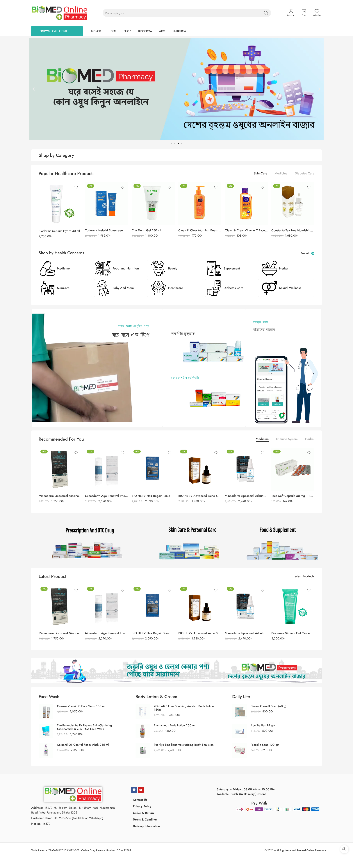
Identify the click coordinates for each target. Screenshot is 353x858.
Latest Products (304, 577)
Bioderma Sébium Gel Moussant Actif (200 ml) (292, 633)
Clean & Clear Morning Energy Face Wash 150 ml (199, 230)
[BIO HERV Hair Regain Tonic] (153, 469)
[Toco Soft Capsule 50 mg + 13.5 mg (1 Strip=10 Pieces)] (292, 469)
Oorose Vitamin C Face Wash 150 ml (81, 706)
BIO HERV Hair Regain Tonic (151, 496)
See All (306, 253)
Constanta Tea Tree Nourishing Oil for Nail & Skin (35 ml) (292, 230)
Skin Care (260, 174)
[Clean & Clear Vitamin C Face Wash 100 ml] (246, 203)
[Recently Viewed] (344, 849)
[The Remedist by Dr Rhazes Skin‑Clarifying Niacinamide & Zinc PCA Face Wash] (46, 730)
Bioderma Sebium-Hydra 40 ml (59, 231)
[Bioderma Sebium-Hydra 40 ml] (60, 204)
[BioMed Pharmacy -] (59, 13)
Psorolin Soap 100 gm (265, 744)
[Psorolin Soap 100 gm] (239, 750)
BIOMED (96, 31)
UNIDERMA (179, 31)
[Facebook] (134, 790)
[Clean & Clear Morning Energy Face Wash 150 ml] (199, 203)
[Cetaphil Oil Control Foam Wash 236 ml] (46, 750)
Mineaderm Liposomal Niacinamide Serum (60, 496)
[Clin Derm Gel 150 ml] (153, 203)
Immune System (287, 439)
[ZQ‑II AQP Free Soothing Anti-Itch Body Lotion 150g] (143, 711)
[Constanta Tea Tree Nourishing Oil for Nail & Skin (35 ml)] (292, 203)
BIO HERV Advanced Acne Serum (199, 496)
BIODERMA (145, 31)
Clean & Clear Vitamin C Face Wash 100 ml (246, 230)
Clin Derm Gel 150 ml (146, 230)
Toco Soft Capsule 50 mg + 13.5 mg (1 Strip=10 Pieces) (292, 496)
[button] (33, 89)
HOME (112, 31)
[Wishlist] (76, 187)
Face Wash (49, 696)
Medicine (280, 174)
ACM (162, 31)
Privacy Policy (142, 806)
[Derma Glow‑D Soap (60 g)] (239, 711)
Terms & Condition (145, 819)
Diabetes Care (304, 174)
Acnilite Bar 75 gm (263, 725)
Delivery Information (146, 826)
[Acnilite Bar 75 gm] (239, 730)
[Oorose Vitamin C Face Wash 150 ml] (46, 711)
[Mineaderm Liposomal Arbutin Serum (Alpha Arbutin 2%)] (246, 469)
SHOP (127, 31)
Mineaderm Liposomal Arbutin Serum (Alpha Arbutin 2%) (246, 496)
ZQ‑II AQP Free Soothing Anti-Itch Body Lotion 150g (184, 707)
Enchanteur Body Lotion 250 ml (174, 725)
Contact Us (140, 800)
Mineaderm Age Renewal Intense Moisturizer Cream (106, 496)
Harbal (309, 439)
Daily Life (241, 696)
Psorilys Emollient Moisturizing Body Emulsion (184, 744)
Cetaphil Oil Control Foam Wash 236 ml (83, 744)
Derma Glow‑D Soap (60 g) (268, 706)
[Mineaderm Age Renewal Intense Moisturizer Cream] (106, 469)
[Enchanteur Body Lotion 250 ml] (143, 730)
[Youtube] (141, 790)
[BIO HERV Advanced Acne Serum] (199, 469)
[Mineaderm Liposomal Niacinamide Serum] (60, 469)
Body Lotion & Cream (156, 696)
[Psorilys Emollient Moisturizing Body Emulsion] (143, 750)
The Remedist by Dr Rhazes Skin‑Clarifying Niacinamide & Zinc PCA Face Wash (84, 727)
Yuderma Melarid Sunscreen (104, 230)
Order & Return (143, 813)
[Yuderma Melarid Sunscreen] (106, 203)
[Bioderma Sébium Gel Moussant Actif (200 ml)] (292, 606)
